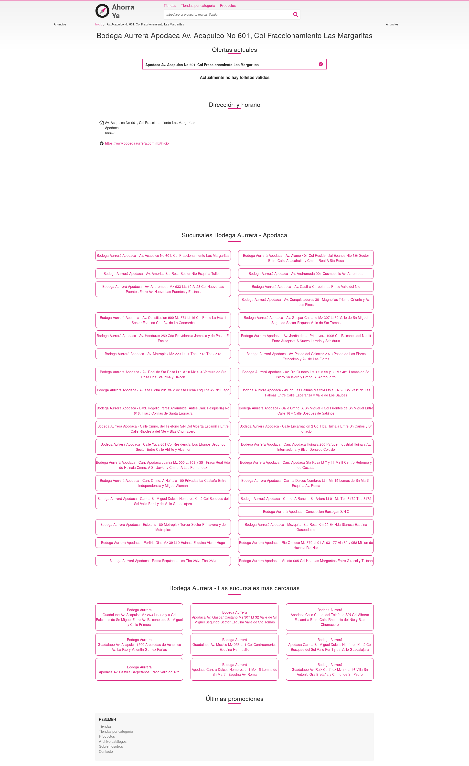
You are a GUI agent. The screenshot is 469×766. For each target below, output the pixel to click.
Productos (228, 5)
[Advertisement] (68, 99)
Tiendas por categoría (198, 5)
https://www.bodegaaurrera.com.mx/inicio (137, 143)
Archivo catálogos (113, 741)
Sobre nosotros (111, 746)
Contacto (106, 751)
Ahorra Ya (123, 11)
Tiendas (170, 5)
